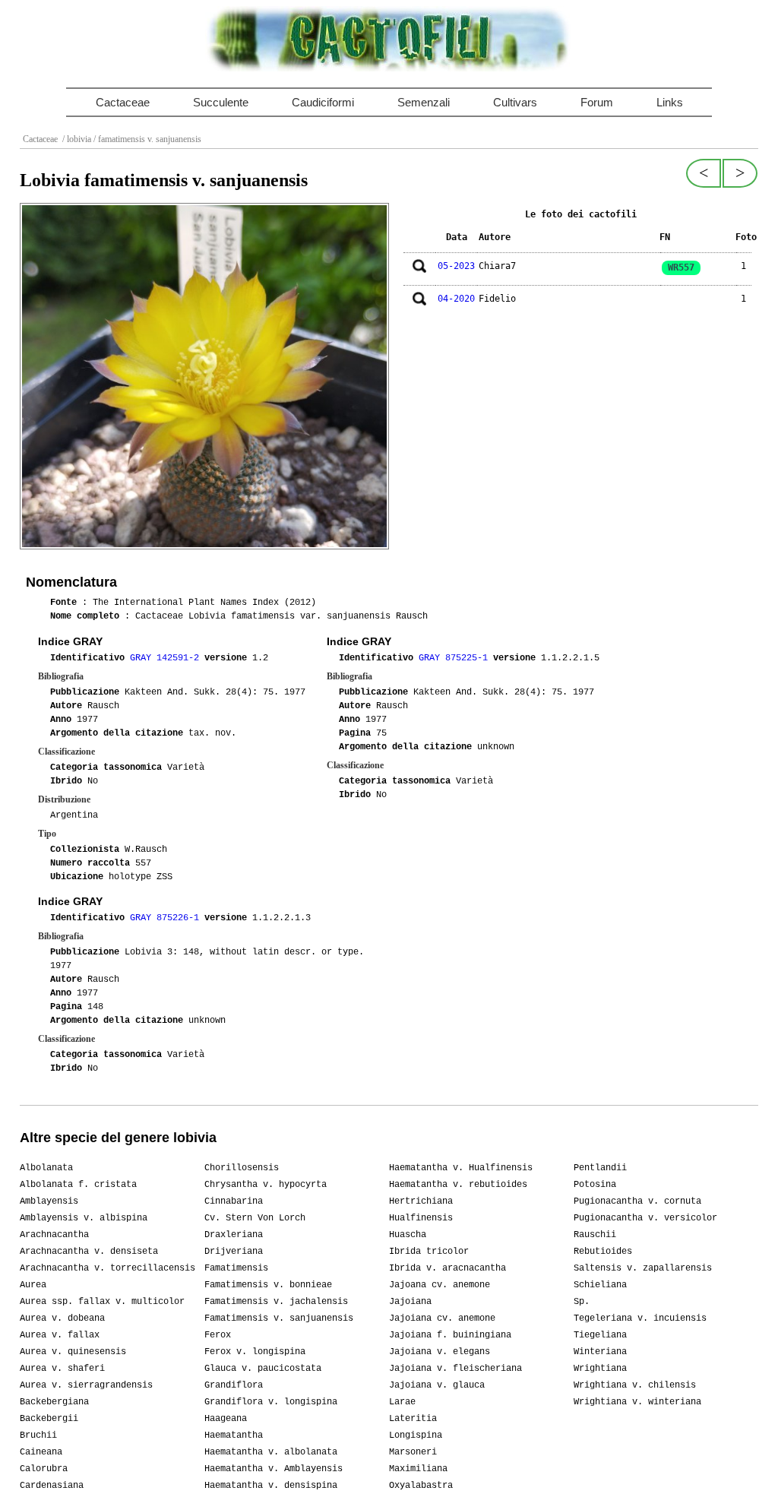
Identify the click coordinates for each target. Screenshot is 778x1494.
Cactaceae (123, 102)
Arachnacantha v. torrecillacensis (107, 1268)
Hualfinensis (421, 1218)
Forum (596, 102)
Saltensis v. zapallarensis (643, 1268)
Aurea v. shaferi (62, 1368)
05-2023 (456, 266)
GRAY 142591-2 (167, 658)
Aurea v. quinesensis (73, 1352)
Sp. (582, 1301)
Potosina (595, 1184)
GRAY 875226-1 (167, 918)
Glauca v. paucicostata (262, 1368)
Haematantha (233, 1435)
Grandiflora (233, 1385)
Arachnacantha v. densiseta (89, 1251)
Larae (402, 1402)
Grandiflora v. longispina (270, 1402)
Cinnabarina (233, 1201)
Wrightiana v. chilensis (635, 1385)
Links (669, 102)
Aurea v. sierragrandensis (86, 1385)
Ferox (217, 1335)
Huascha (407, 1235)
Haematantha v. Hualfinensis (461, 1168)
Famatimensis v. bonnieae (268, 1285)
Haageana (225, 1418)
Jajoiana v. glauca (437, 1385)
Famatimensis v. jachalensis (276, 1301)
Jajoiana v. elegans (439, 1352)
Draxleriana (233, 1235)
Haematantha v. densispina (270, 1485)
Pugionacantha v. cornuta (637, 1201)
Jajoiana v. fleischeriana (455, 1368)
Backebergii (49, 1418)
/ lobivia (75, 139)
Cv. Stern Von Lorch (254, 1218)
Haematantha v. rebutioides (458, 1184)
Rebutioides (603, 1251)
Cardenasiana (52, 1485)
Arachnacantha (54, 1235)
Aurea (33, 1285)
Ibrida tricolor (429, 1251)
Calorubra (44, 1469)
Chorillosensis (241, 1168)
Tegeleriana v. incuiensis (640, 1318)
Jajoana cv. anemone (439, 1285)
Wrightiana (600, 1368)
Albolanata (46, 1168)
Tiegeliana (600, 1335)
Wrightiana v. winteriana (637, 1402)
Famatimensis (236, 1268)
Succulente (220, 102)
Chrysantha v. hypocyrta (265, 1184)
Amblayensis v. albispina (83, 1218)
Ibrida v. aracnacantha (447, 1268)
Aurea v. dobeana (62, 1318)
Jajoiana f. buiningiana (450, 1335)
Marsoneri (413, 1452)
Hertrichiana (421, 1201)
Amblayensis (49, 1201)
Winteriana (600, 1352)
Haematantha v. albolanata (270, 1452)
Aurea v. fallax (60, 1335)
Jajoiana (410, 1301)
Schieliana (600, 1285)
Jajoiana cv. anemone (442, 1318)
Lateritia (413, 1418)
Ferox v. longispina (254, 1352)
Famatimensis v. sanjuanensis (278, 1318)
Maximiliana (418, 1469)
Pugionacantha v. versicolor (645, 1218)
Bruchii (38, 1435)
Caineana (41, 1452)
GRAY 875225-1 (456, 658)
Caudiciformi (323, 102)
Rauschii (595, 1235)
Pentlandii (600, 1168)
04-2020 (456, 298)
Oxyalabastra (421, 1485)
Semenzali (423, 102)
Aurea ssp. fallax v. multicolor (102, 1301)
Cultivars (515, 102)
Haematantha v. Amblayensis (273, 1469)
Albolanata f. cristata (78, 1184)
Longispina (415, 1435)
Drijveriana (233, 1251)
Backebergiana (54, 1402)
